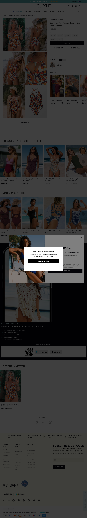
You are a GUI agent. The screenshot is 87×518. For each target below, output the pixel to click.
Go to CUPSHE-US (43, 261)
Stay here (43, 266)
